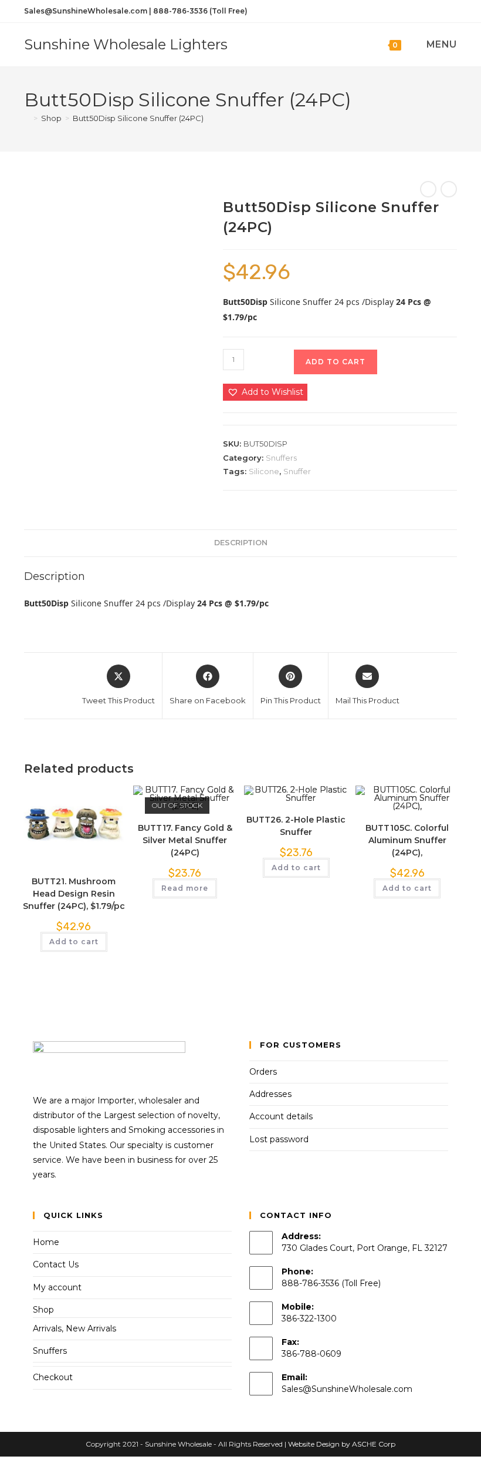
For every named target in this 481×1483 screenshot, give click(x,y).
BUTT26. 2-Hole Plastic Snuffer (295, 825)
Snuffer (297, 471)
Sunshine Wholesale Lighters (126, 44)
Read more (184, 888)
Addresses (270, 1094)
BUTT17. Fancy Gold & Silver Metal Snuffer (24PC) (185, 840)
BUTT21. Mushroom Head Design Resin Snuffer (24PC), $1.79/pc (74, 893)
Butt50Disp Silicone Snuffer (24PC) (138, 118)
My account (57, 1287)
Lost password (279, 1139)
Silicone (264, 471)
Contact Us (56, 1264)
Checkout (53, 1377)
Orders (263, 1071)
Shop (43, 1309)
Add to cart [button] (74, 941)
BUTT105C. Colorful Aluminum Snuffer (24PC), (407, 840)
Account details (281, 1116)
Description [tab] (240, 542)
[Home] (27, 118)
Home (46, 1242)
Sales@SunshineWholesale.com (347, 1389)
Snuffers (281, 457)
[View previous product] (428, 189)
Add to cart (335, 361)
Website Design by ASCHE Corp (341, 1444)
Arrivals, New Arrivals (74, 1328)
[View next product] (449, 189)
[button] (265, 392)
